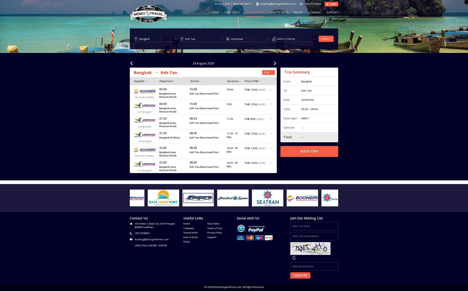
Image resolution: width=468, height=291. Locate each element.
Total (287, 137)
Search (326, 38)
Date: (286, 99)
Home (215, 12)
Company (314, 12)
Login (332, 4)
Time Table (231, 12)
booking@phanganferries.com (278, 3)
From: (286, 81)
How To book (190, 237)
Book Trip (309, 151)
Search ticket (190, 232)
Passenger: (290, 118)
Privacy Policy (214, 232)
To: (285, 90)
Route (298, 12)
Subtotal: (288, 127)
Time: (286, 109)
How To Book (279, 12)
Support (332, 12)
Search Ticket (254, 12)
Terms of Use (214, 228)
